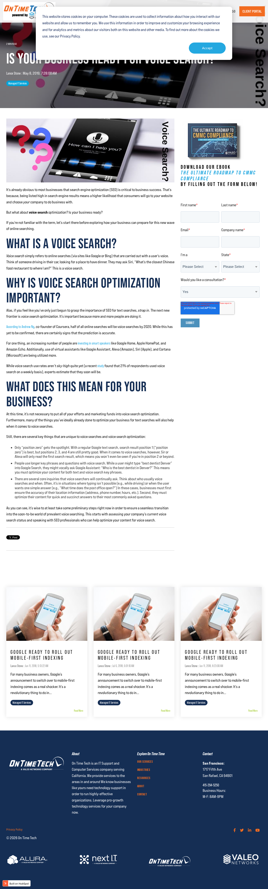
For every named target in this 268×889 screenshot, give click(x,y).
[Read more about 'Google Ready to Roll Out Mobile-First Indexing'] (46, 614)
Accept (207, 48)
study (100, 366)
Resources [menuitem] (143, 778)
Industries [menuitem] (143, 770)
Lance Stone (13, 73)
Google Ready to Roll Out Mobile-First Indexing (41, 655)
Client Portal (252, 11)
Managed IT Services (17, 83)
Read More (78, 710)
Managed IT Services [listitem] (22, 702)
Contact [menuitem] (142, 794)
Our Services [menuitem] (145, 762)
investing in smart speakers (94, 343)
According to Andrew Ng (20, 326)
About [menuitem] (140, 786)
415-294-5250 (211, 785)
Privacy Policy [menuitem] (14, 829)
